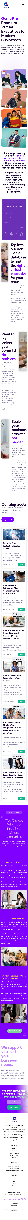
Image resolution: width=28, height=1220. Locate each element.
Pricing (14, 1157)
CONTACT (14, 1199)
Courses (14, 1186)
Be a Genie (14, 1107)
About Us (14, 1148)
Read (21, 564)
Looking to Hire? (14, 1155)
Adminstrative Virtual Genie (14, 1166)
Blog (14, 1179)
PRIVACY (4, 1199)
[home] (6, 5)
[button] (24, 5)
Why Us (14, 1151)
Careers (14, 1183)
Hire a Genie (14, 1102)
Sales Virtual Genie (14, 1168)
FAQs (14, 1181)
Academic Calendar (14, 1153)
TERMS (9, 1199)
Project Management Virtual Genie (14, 1170)
